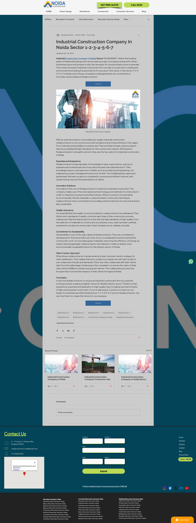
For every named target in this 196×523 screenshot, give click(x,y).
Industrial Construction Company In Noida (59, 378)
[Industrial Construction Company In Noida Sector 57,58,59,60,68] (135, 364)
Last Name (107, 437)
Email (83, 446)
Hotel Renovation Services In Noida (88, 505)
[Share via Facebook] (57, 331)
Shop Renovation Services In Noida (88, 501)
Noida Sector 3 (124, 313)
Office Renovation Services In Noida (89, 510)
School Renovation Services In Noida (89, 507)
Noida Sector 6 (63, 313)
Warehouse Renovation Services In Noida (90, 516)
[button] (65, 11)
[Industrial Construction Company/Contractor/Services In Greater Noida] (98, 364)
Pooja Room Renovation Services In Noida (55, 519)
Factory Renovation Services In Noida (89, 512)
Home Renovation (86, 19)
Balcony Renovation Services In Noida (54, 503)
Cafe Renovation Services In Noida (88, 503)
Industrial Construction (124, 317)
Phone (84, 457)
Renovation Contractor (65, 19)
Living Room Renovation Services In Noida (55, 514)
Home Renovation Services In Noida (53, 501)
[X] (175, 488)
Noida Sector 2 (109, 313)
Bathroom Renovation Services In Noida (55, 506)
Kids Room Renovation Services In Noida (55, 512)
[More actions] (138, 35)
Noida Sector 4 (78, 317)
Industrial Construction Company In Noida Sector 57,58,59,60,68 (133, 378)
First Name (85, 437)
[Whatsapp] (191, 261)
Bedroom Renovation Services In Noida (54, 508)
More (126, 19)
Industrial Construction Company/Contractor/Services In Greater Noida (98, 378)
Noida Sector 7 (78, 313)
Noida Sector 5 (63, 317)
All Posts (48, 19)
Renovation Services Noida (108, 19)
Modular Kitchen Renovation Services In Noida (57, 517)
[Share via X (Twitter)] (63, 331)
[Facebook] (170, 488)
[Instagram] (164, 488)
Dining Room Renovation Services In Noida (56, 510)
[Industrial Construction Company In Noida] (61, 364)
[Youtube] (187, 488)
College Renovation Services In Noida (89, 514)
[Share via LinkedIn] (68, 331)
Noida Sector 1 (93, 313)
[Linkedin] (181, 488)
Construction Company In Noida (100, 317)
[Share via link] (74, 331)
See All (148, 350)
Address (107, 457)
